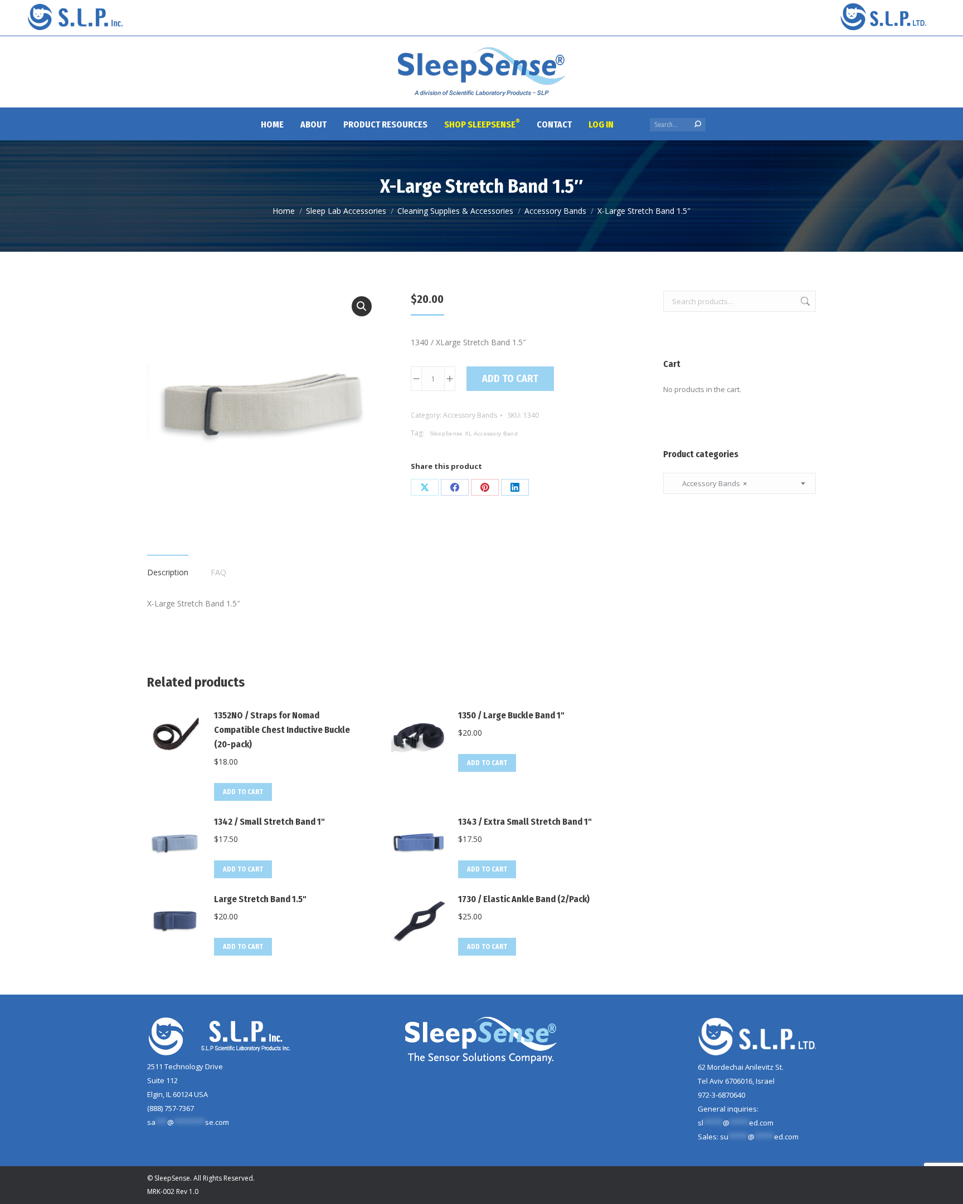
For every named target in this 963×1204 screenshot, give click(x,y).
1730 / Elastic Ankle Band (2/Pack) (524, 899)
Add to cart (510, 379)
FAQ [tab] (218, 572)
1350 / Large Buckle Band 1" (511, 715)
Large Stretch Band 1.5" (260, 899)
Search (804, 301)
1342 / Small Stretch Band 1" (269, 821)
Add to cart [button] (243, 792)
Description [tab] (167, 572)
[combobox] (739, 483)
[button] (362, 306)
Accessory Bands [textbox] (709, 483)
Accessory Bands (470, 415)
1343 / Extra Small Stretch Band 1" (525, 821)
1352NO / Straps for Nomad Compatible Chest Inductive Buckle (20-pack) (282, 730)
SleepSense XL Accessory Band (474, 433)
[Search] (697, 124)
